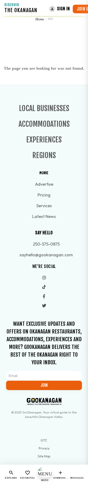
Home (39, 19)
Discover (11, 5)
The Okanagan (20, 10)
